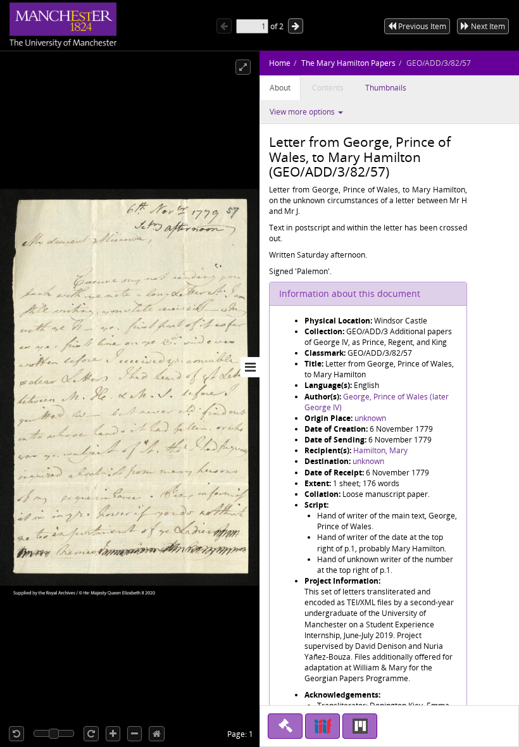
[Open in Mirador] (359, 726)
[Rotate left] (16, 733)
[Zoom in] (113, 733)
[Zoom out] (134, 733)
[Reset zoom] (157, 733)
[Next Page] (295, 26)
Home (280, 63)
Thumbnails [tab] (385, 87)
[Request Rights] (285, 726)
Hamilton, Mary (380, 450)
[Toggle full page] (243, 67)
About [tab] (280, 87)
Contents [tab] (328, 87)
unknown (370, 418)
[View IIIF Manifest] (322, 726)
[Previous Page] (224, 26)
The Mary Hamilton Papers (348, 63)
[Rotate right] (91, 733)
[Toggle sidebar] (250, 367)
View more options (303, 111)
